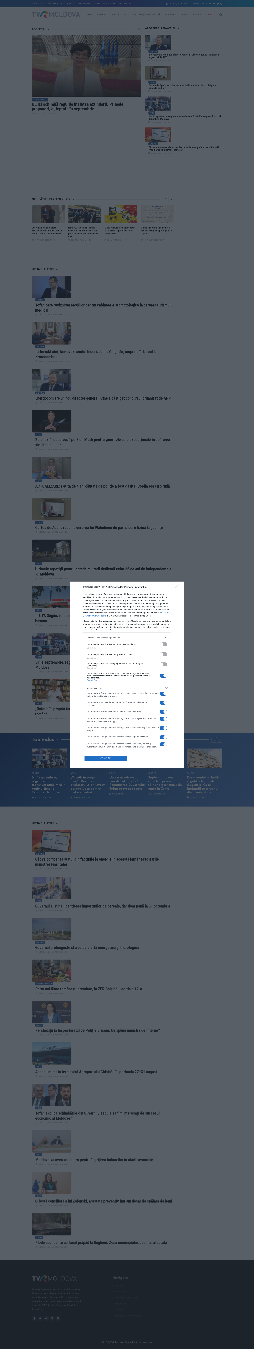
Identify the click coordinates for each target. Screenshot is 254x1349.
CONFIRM (105, 758)
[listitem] (127, 637)
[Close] (178, 587)
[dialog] (127, 675)
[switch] (163, 644)
